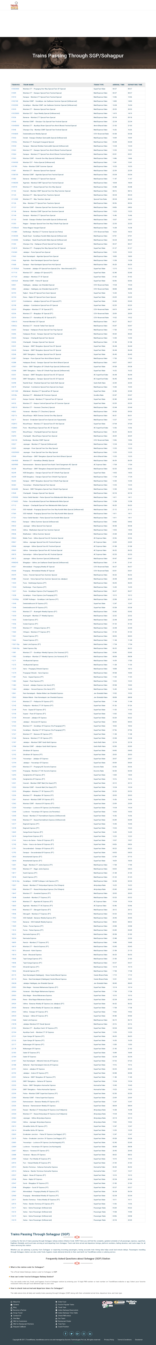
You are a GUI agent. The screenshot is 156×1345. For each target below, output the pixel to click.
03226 (14, 342)
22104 (14, 1032)
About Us (16, 1302)
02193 (14, 293)
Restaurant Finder (64, 1321)
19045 (14, 959)
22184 (14, 1057)
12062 (14, 697)
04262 (14, 412)
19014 (14, 955)
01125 (14, 195)
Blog (14, 1307)
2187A (14, 1024)
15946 (14, 914)
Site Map (16, 1318)
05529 (14, 448)
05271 (14, 420)
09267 (14, 567)
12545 (14, 816)
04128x (14, 395)
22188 (14, 1065)
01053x (14, 142)
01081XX (15, 175)
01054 (14, 146)
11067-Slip (15, 644)
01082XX (15, 183)
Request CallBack (19, 1327)
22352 (14, 1081)
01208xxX (15, 228)
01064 (14, 154)
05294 (14, 436)
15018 (14, 877)
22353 (14, 1085)
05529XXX (15, 452)
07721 (14, 518)
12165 (14, 726)
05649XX (15, 461)
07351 (14, 510)
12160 (14, 722)
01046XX (15, 134)
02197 (14, 301)
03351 (14, 375)
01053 (14, 138)
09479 (14, 575)
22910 (14, 1163)
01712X (14, 277)
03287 (14, 358)
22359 (14, 1093)
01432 (14, 244)
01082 (14, 179)
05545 (14, 456)
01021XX (15, 101)
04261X (14, 407)
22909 (14, 1159)
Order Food (61, 1302)
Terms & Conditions (125, 1340)
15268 (14, 889)
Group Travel (17, 1313)
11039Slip (15, 599)
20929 (14, 1004)
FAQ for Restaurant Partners (23, 1324)
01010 (14, 97)
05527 (14, 444)
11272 (14, 665)
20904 (14, 991)
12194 (14, 763)
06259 (14, 477)
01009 (14, 93)
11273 (14, 669)
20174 (14, 979)
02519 (14, 318)
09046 (14, 534)
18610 (14, 946)
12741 (14, 840)
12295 (14, 775)
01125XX (15, 199)
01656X (14, 252)
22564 (14, 1122)
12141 (14, 701)
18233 (14, 934)
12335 (14, 791)
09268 (14, 571)
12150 (14, 714)
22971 (14, 1200)
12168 (14, 738)
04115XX (15, 391)
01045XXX (15, 126)
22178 (14, 1049)
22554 (14, 1114)
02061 (14, 285)
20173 (14, 975)
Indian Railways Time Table (67, 1313)
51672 (14, 1212)
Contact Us (16, 1316)
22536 (14, 1106)
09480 (14, 579)
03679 (14, 387)
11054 (14, 616)
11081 (14, 652)
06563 (14, 485)
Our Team (61, 1318)
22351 (14, 1077)
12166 (14, 730)
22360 (14, 1098)
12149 (14, 710)
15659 (14, 902)
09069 (14, 550)
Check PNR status (64, 1316)
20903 (14, 987)
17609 (14, 926)
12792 (14, 853)
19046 (14, 963)
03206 (14, 334)
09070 (14, 554)
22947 (14, 1183)
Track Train (61, 1307)
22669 (14, 1134)
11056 (14, 624)
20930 (14, 1008)
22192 (14, 1073)
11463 (14, 685)
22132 (14, 1040)
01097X (14, 187)
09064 (14, 538)
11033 (14, 583)
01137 (14, 207)
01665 (14, 256)
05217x (14, 416)
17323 (14, 918)
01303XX (15, 236)
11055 (14, 620)
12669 (14, 832)
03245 (14, 350)
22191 (14, 1069)
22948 (14, 1187)
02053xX (15, 281)
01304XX (15, 240)
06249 (14, 473)
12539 (14, 808)
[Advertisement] (63, 15)
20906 (14, 1000)
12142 (14, 706)
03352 (14, 379)
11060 (14, 632)
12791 (14, 848)
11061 (14, 636)
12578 (14, 828)
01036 (14, 117)
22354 (14, 1089)
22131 (14, 1036)
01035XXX (15, 113)
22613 (14, 1126)
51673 (14, 1216)
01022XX (15, 105)
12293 (14, 767)
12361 (14, 799)
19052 (14, 971)
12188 (14, 746)
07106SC (15, 501)
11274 (14, 673)
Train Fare (61, 1324)
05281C (14, 424)
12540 (14, 812)
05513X (14, 440)
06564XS (15, 489)
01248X (14, 232)
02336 (14, 314)
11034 (14, 587)
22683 (14, 1142)
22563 (14, 1118)
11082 (14, 657)
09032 (14, 526)
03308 (14, 371)
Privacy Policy (109, 1340)
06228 (14, 469)
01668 (14, 265)
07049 (14, 493)
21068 (14, 1020)
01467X (14, 248)
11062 (14, 640)
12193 (14, 759)
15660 (14, 906)
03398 (14, 383)
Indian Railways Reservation (67, 1310)
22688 (14, 1155)
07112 (14, 505)
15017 (14, 873)
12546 (14, 820)
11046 (14, 608)
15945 (14, 910)
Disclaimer (139, 1340)
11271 (14, 661)
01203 (14, 224)
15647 (14, 893)
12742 (14, 844)
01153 (14, 220)
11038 (14, 595)
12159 (14, 718)
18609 (14, 942)
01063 (14, 150)
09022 (14, 522)
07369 (14, 514)
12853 (14, 857)
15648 (14, 897)
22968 (14, 1196)
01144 (14, 215)
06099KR (15, 465)
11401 (14, 677)
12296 (14, 779)
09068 (14, 546)
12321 (14, 783)
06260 (14, 481)
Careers (15, 1304)
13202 (14, 869)
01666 (14, 260)
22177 (14, 1044)
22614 (14, 1130)
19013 (14, 951)
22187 (14, 1061)
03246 (14, 354)
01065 (14, 158)
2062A (14, 983)
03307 (14, 367)
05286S (14, 428)
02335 (14, 309)
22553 (14, 1110)
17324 (14, 922)
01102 (14, 191)
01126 (14, 203)
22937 (14, 1175)
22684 (14, 1147)
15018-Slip (15, 881)
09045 (14, 530)
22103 (14, 1028)
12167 (14, 734)
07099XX (15, 497)
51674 (14, 1220)
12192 (14, 755)
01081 (14, 171)
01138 (14, 211)
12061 (14, 693)
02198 (14, 305)
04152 (14, 403)
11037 (14, 591)
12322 (14, 787)
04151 (14, 399)
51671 (14, 1208)
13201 (14, 865)
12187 (14, 742)
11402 (14, 681)
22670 (14, 1138)
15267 (14, 885)
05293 (14, 432)
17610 (14, 930)
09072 (14, 559)
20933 (14, 1012)
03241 (14, 346)
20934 (14, 1016)
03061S (14, 322)
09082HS (15, 563)
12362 (14, 804)
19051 (14, 967)
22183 (14, 1053)
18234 (14, 938)
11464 (14, 689)
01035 (14, 109)
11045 (14, 603)
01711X (14, 273)
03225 (14, 338)
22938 (14, 1179)
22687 (14, 1151)
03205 (14, 330)
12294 (14, 771)
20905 (14, 995)
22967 (14, 1191)
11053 (14, 612)
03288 (14, 363)
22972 (14, 1204)
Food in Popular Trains (65, 1304)
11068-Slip (15, 648)
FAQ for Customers (19, 1321)
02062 (14, 289)
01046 (14, 130)
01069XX (15, 162)
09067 (14, 542)
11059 (14, 628)
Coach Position (63, 1327)
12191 (14, 750)
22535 (14, 1102)
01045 (14, 122)
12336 (14, 795)
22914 (14, 1171)
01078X (14, 166)
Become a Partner (19, 1310)
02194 (14, 297)
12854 (14, 861)
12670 (14, 836)
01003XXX (15, 89)
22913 (14, 1167)
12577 (14, 824)
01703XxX (15, 269)
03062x (14, 326)
